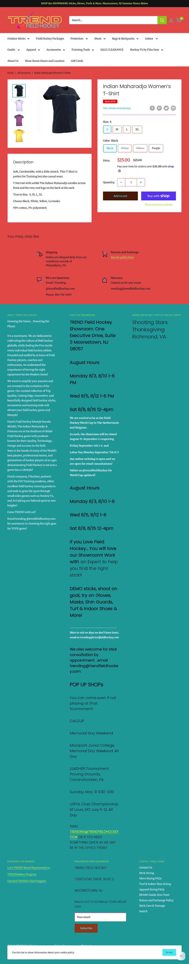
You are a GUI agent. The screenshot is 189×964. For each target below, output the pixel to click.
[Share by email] (173, 108)
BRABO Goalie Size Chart (154, 894)
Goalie (11, 49)
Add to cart (120, 196)
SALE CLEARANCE (111, 49)
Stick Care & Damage (152, 905)
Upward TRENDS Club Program (26, 881)
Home (10, 72)
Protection (77, 38)
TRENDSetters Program (22, 874)
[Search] (162, 20)
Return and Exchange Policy (156, 900)
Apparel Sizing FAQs (151, 889)
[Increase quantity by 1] (141, 182)
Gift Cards (77, 61)
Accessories (54, 49)
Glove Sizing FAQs (150, 878)
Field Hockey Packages (50, 38)
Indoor (149, 38)
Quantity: (109, 182)
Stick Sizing (146, 873)
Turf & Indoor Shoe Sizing (155, 884)
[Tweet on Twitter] (166, 108)
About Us (12, 61)
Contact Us (145, 867)
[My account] (171, 20)
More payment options (159, 204)
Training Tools (80, 49)
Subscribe (86, 928)
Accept (169, 952)
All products (24, 72)
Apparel (31, 49)
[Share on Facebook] (152, 108)
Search (143, 911)
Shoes (98, 38)
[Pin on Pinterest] (159, 108)
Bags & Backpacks (123, 38)
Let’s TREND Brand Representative (28, 867)
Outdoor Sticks (16, 38)
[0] (178, 20)
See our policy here (122, 257)
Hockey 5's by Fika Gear (144, 49)
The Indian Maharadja (117, 108)
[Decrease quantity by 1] (121, 182)
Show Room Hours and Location (44, 61)
